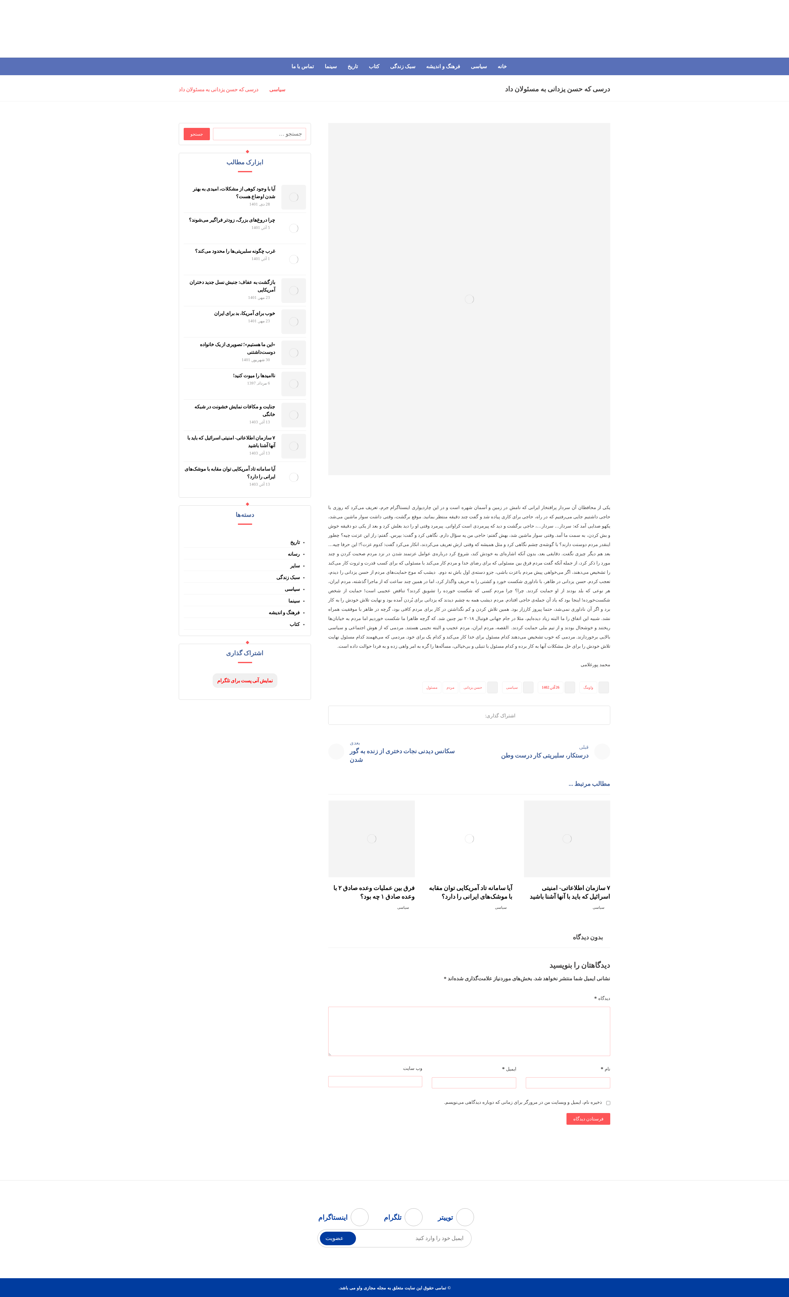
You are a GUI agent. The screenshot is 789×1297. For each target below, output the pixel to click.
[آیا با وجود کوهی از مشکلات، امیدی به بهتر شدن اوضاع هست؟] (293, 197)
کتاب (295, 624)
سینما (294, 600)
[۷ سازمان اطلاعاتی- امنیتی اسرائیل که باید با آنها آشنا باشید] (293, 446)
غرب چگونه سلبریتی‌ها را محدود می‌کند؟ (234, 251)
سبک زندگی (288, 577)
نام (605, 1069)
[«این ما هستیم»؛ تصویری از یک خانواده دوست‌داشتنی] (293, 353)
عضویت (334, 1238)
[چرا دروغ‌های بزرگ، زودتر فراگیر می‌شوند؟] (293, 228)
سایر (295, 565)
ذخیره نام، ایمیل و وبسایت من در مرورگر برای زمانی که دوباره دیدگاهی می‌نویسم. (523, 1102)
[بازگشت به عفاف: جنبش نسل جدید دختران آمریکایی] (293, 290)
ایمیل (509, 1069)
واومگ (588, 687)
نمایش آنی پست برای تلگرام (245, 680)
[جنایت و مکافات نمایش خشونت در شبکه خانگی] (293, 415)
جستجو (196, 134)
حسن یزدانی (473, 687)
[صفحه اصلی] (298, 90)
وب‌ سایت (412, 1068)
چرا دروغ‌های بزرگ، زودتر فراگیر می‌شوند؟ (232, 219)
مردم (450, 687)
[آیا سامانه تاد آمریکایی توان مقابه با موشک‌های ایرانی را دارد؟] (293, 477)
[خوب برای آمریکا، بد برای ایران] (293, 321)
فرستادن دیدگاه (588, 1118)
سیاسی (512, 687)
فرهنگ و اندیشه (284, 612)
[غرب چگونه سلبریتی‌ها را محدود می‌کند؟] (293, 259)
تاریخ (295, 542)
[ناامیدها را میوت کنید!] (293, 384)
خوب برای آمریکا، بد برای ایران (244, 313)
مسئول (431, 687)
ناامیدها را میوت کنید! (254, 375)
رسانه (294, 554)
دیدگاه (602, 998)
